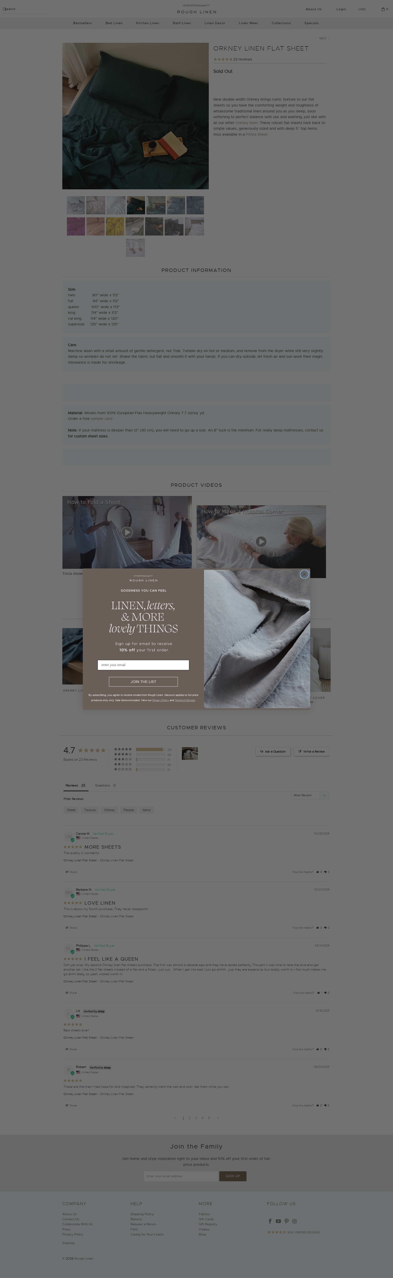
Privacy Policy (160, 700)
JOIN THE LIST (143, 682)
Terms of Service (185, 700)
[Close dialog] (304, 574)
